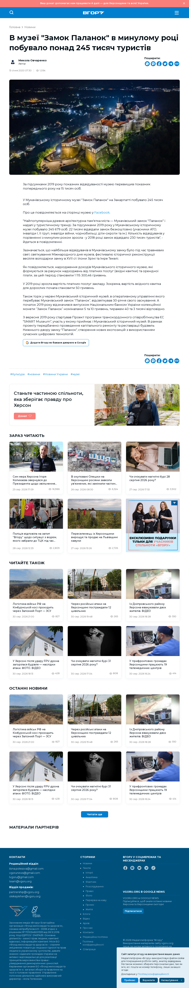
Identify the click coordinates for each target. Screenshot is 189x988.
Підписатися (133, 911)
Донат (22, 416)
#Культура (17, 374)
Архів (86, 923)
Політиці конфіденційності (153, 974)
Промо (90, 904)
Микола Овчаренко (32, 60)
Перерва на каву (96, 900)
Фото (89, 895)
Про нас (88, 927)
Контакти (88, 932)
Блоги (86, 914)
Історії (89, 872)
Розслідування (95, 886)
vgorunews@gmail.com (24, 873)
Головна (14, 27)
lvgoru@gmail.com (21, 877)
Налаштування (169, 980)
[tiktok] (153, 869)
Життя (89, 909)
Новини (29, 27)
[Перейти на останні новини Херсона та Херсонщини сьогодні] (93, 13)
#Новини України (55, 374)
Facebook (102, 212)
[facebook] (125, 869)
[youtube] (139, 869)
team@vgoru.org (20, 881)
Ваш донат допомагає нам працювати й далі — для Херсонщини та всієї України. (94, 3)
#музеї (75, 374)
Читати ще (94, 814)
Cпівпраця (89, 949)
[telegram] (146, 869)
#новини (34, 374)
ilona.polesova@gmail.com (26, 868)
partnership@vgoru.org (24, 892)
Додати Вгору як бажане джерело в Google (58, 342)
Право (90, 891)
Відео (86, 918)
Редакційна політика (95, 937)
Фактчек (91, 881)
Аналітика (91, 877)
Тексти (87, 868)
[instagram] (132, 869)
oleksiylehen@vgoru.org (24, 896)
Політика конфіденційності (93, 943)
